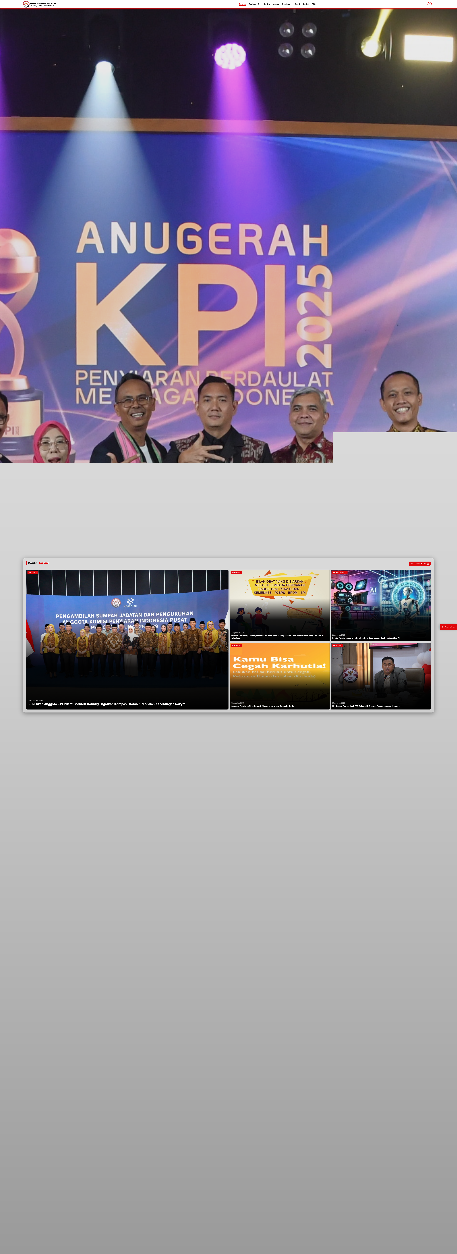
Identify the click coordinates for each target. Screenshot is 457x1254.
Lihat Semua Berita (418, 563)
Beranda (242, 4)
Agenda (276, 4)
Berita (267, 4)
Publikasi (286, 4)
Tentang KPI (254, 4)
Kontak (306, 4)
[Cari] (429, 4)
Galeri (297, 4)
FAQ (314, 4)
